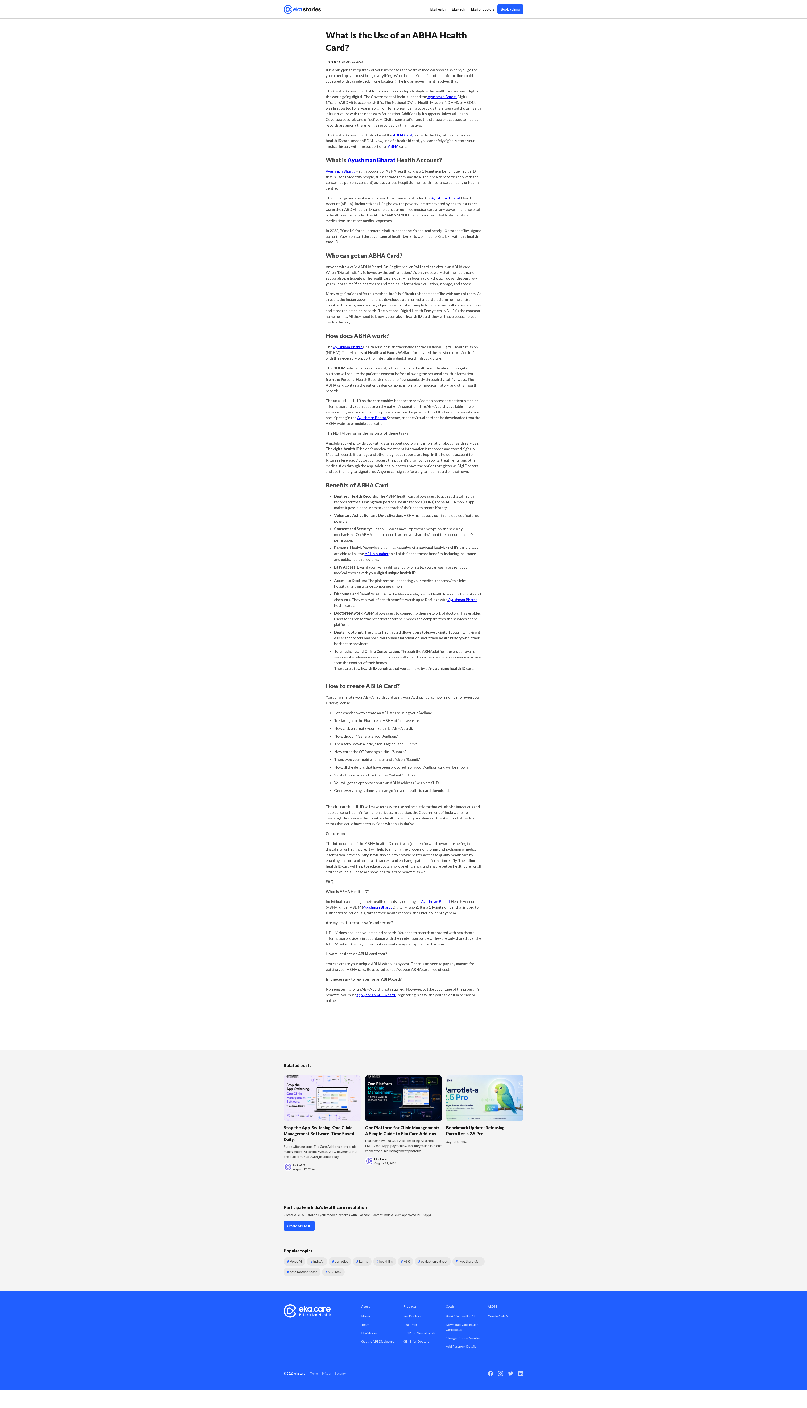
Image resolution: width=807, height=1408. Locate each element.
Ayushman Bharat (442, 96)
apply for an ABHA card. (376, 994)
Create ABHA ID (299, 1226)
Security (340, 1373)
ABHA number (377, 553)
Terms (314, 1373)
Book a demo (510, 9)
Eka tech (458, 9)
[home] (302, 9)
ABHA (393, 146)
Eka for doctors (482, 9)
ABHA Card (402, 135)
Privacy (326, 1373)
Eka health (438, 9)
